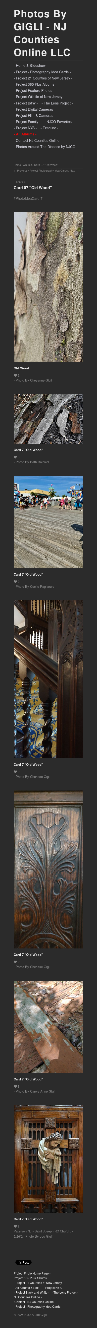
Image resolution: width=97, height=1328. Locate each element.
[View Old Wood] (48, 288)
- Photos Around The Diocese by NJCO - (46, 146)
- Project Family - (27, 121)
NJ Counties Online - (28, 1297)
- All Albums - (25, 133)
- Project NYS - (25, 127)
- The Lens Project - (57, 103)
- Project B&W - (26, 103)
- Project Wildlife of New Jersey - (39, 96)
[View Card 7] (48, 420)
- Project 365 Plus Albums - (35, 84)
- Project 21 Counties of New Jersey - (43, 78)
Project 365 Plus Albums (30, 1278)
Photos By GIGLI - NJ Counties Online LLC (42, 32)
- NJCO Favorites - (59, 121)
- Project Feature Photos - (34, 90)
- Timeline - (49, 127)
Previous (22, 170)
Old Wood (21, 368)
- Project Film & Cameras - (34, 115)
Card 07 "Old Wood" (46, 165)
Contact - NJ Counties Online (34, 1302)
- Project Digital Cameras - (34, 109)
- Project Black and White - (31, 1292)
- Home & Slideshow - (31, 65)
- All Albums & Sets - (27, 1287)
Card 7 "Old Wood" (28, 449)
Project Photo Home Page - (32, 1273)
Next (72, 170)
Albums (27, 165)
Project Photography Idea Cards (49, 170)
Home (17, 165)
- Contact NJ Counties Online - (38, 140)
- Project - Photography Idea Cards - (42, 71)
